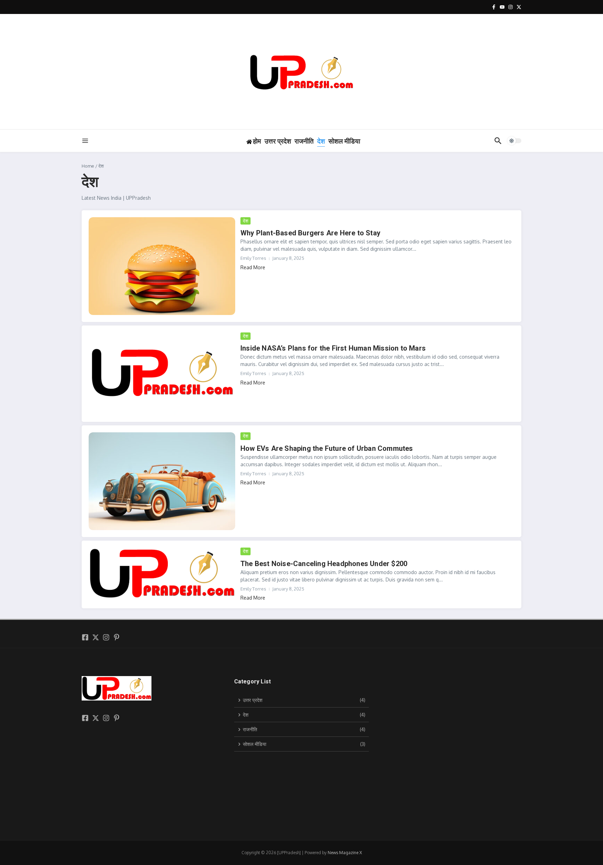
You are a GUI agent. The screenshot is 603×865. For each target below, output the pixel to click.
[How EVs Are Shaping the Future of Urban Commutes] (162, 481)
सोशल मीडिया (344, 141)
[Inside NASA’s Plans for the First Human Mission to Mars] (162, 373)
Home (88, 166)
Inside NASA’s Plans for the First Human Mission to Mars (333, 348)
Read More (252, 267)
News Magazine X (345, 852)
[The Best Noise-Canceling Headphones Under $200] (162, 573)
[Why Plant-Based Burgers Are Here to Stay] (162, 266)
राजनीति (304, 141)
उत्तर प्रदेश (278, 141)
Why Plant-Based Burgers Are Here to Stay (310, 233)
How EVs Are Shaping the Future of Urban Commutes (326, 448)
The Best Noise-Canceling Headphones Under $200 (323, 563)
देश (321, 141)
